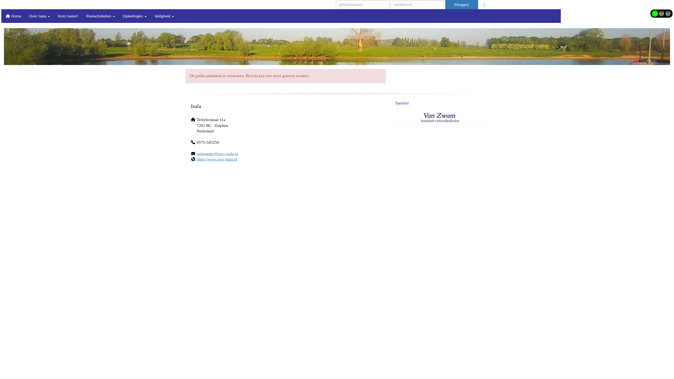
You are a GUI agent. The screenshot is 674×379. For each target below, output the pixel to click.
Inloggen (461, 4)
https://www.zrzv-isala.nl (217, 159)
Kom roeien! (68, 16)
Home (15, 16)
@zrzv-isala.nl (217, 154)
